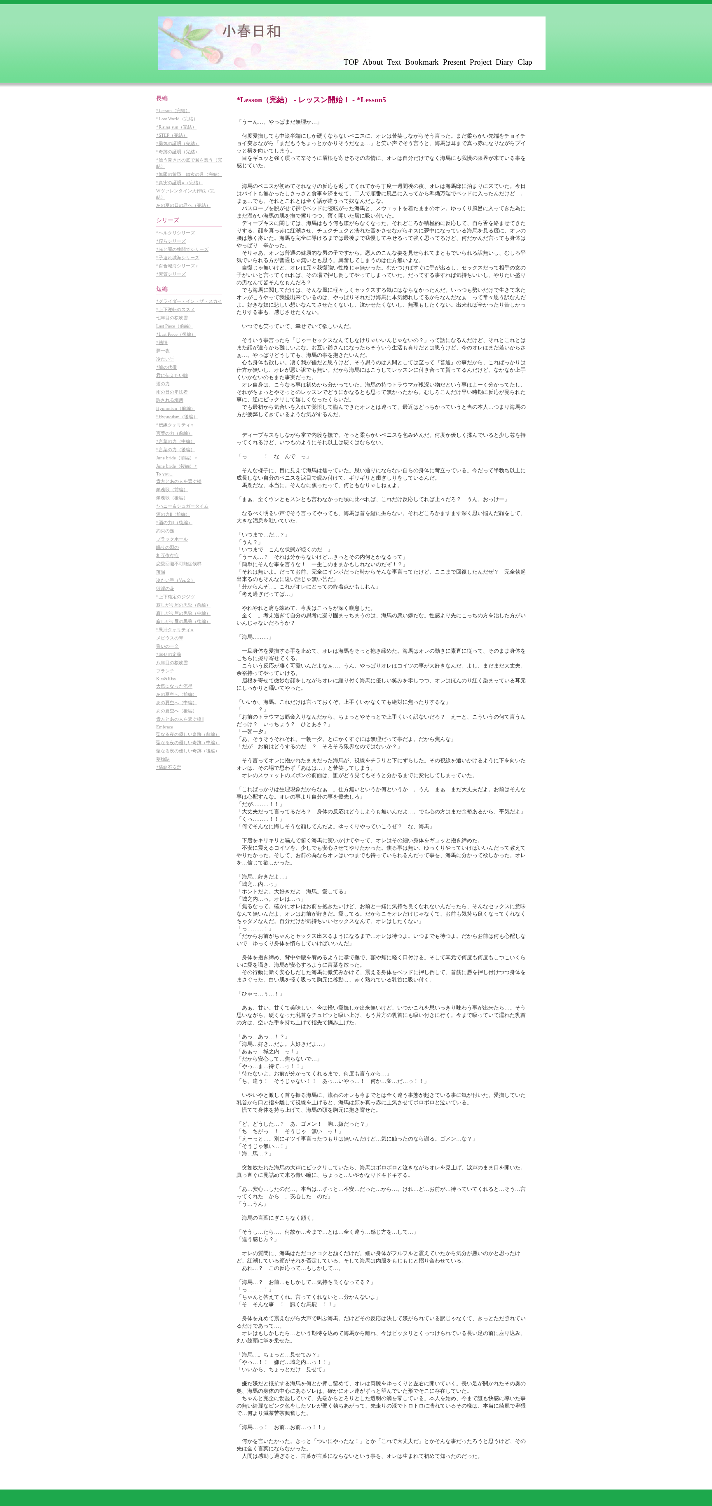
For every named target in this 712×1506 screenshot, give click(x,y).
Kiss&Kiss (166, 678)
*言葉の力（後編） (175, 449)
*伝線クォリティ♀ (175, 424)
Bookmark (422, 62)
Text (394, 62)
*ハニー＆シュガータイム (182, 506)
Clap (525, 62)
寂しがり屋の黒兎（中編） (183, 613)
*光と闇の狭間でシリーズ (182, 249)
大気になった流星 (174, 686)
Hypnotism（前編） (175, 408)
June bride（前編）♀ (176, 457)
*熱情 (162, 342)
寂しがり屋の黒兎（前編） (183, 604)
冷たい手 (165, 358)
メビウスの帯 (169, 637)
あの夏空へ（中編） (176, 702)
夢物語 (163, 759)
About (373, 62)
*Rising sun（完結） (176, 126)
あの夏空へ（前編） (176, 694)
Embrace (164, 726)
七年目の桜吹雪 (172, 317)
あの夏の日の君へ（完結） (183, 205)
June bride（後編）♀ (176, 466)
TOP (351, 62)
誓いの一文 (167, 646)
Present (454, 62)
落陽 (160, 571)
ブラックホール (172, 538)
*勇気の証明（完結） (177, 143)
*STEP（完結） (171, 135)
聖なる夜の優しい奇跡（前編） (188, 734)
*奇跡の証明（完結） (177, 151)
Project (481, 62)
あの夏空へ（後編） (176, 710)
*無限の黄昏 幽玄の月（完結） (189, 174)
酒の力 (163, 383)
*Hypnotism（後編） (177, 416)
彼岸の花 (165, 588)
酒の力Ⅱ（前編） (173, 514)
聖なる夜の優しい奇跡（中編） (188, 742)
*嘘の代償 (166, 367)
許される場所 (169, 400)
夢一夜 (163, 350)
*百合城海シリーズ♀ (177, 265)
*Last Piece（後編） (176, 334)
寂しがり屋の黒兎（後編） (183, 621)
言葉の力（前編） (174, 433)
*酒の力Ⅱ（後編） (174, 522)
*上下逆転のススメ (175, 309)
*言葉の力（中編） (175, 441)
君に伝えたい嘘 (172, 375)
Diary (504, 62)
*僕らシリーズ (171, 241)
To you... (164, 473)
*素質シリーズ (171, 274)
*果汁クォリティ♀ (175, 629)
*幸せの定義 (168, 654)
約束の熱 (165, 530)
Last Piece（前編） (174, 325)
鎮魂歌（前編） (172, 489)
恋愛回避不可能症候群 (178, 563)
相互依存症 (167, 555)
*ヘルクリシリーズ (175, 232)
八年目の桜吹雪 (172, 662)
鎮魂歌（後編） (172, 497)
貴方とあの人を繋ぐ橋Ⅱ (180, 719)
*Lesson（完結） (173, 110)
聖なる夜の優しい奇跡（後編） (188, 750)
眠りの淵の (167, 547)
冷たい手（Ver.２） (175, 580)
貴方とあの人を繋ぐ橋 (178, 481)
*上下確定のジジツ (175, 596)
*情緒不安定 (168, 767)
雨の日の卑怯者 (172, 391)
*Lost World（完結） (177, 118)
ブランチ (165, 670)
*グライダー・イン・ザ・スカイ (189, 301)
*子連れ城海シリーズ (177, 257)
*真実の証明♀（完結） (179, 182)
